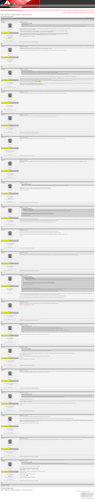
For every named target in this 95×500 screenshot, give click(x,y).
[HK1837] (10, 119)
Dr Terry (3, 137)
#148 (20, 182)
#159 (20, 438)
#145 (20, 114)
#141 (20, 22)
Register (20, 10)
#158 (20, 415)
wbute (2, 160)
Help (88, 12)
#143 (20, 69)
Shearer (2, 46)
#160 (20, 460)
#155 (20, 347)
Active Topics (82, 12)
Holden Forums (7, 14)
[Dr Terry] (10, 142)
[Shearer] (10, 51)
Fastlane (2, 14)
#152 (20, 275)
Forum (78, 12)
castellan (3, 69)
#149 (20, 207)
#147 (20, 160)
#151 (20, 252)
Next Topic (91, 20)
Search (86, 12)
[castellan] (10, 74)
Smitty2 (2, 22)
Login (17, 10)
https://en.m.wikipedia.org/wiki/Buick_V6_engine (27, 304)
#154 (20, 324)
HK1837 (2, 114)
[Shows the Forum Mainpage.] (47, 4)
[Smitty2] (10, 27)
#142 (20, 46)
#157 (20, 392)
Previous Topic (4, 20)
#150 (20, 229)
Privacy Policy (69, 12)
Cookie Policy (74, 12)
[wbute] (10, 97)
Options (87, 18)
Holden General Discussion (16, 14)
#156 (20, 370)
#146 (20, 137)
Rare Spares (65, 12)
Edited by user (22, 36)
